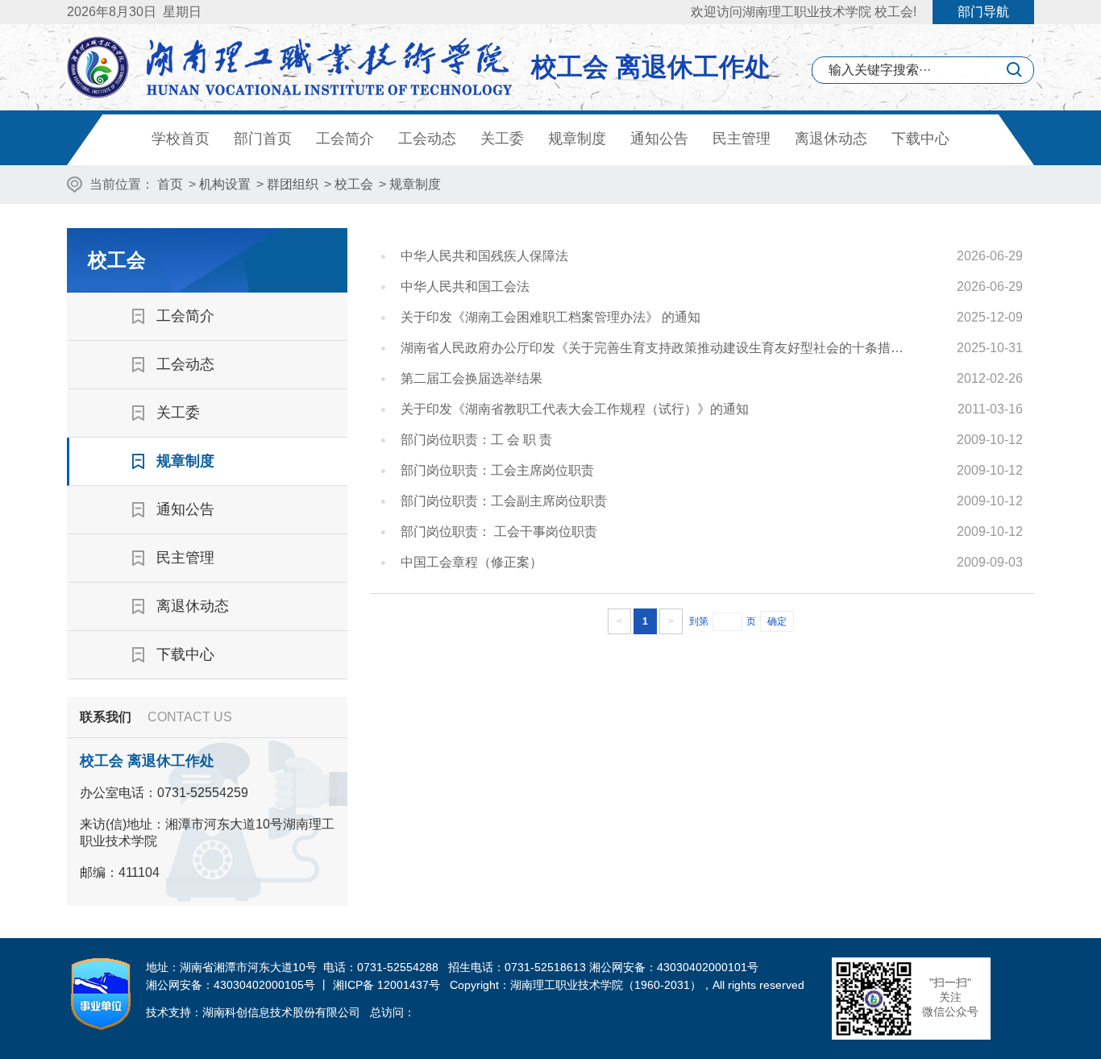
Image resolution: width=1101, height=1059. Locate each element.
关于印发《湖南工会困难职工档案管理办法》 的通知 (550, 317)
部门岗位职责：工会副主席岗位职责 (504, 501)
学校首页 (181, 139)
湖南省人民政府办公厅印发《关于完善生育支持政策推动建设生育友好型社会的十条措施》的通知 (657, 348)
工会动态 (427, 139)
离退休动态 (831, 139)
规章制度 (577, 139)
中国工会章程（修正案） (471, 562)
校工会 (353, 184)
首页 (170, 184)
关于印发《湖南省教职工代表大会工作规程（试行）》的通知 (575, 409)
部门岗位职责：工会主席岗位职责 (497, 470)
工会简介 (345, 139)
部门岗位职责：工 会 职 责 (476, 439)
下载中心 (920, 139)
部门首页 (263, 139)
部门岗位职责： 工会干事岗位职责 (499, 531)
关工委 (502, 139)
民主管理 (742, 139)
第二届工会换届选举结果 (471, 378)
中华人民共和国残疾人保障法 (484, 256)
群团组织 (292, 184)
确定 (777, 621)
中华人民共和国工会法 (465, 286)
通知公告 (659, 139)
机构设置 (225, 184)
